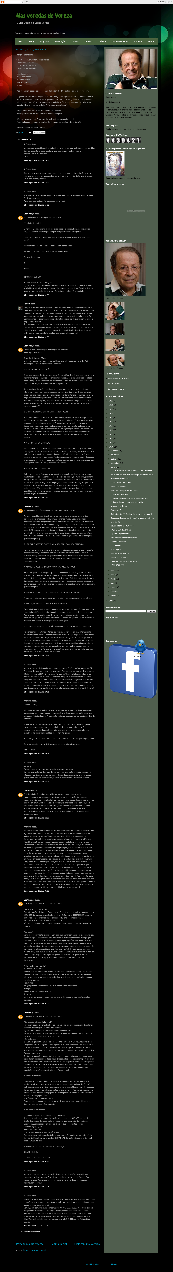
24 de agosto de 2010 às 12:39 (36, 183)
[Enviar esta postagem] (29, 133)
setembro (115, 463)
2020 (111, 405)
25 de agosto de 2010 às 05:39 (36, 1004)
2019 (111, 409)
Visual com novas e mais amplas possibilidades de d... (132, 475)
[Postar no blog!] (37, 132)
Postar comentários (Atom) (34, 1250)
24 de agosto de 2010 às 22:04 (36, 782)
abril (113, 583)
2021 (111, 401)
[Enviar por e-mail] (34, 132)
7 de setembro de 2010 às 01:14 (37, 1226)
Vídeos (103, 41)
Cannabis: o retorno (116, 389)
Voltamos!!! (116, 510)
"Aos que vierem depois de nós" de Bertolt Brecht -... (132, 471)
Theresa (27, 304)
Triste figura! (116, 550)
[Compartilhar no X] (39, 132)
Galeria (76, 41)
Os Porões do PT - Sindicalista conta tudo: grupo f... (131, 514)
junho (113, 575)
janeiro (114, 596)
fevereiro (115, 591)
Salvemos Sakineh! (118, 542)
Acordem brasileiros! (119, 506)
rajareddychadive (92, 1264)
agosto (114, 468)
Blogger (114, 1264)
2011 (111, 443)
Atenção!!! (115, 522)
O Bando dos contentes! (121, 483)
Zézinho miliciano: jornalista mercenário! (127, 502)
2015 (111, 426)
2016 (111, 422)
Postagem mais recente (30, 1244)
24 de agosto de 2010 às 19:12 (36, 498)
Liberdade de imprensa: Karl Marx (124, 491)
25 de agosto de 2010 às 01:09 (36, 891)
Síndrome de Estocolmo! (118, 379)
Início (20, 41)
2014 (111, 430)
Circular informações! (119, 495)
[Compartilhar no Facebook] (42, 132)
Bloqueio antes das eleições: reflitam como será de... (132, 518)
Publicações (61, 41)
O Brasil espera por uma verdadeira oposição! (129, 498)
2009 (111, 601)
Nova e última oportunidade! (122, 526)
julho (113, 571)
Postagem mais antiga (87, 1244)
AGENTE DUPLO (114, 384)
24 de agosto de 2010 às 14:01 (36, 205)
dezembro (115, 451)
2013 (111, 434)
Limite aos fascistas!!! (120, 554)
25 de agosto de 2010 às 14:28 (36, 1187)
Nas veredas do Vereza (44, 16)
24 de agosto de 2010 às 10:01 (36, 161)
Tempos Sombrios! (118, 487)
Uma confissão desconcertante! (124, 538)
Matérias (89, 41)
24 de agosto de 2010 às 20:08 (36, 754)
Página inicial (59, 1244)
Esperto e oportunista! (120, 534)
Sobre (151, 41)
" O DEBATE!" (116, 546)
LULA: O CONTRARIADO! (121, 530)
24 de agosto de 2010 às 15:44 (36, 295)
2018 (111, 413)
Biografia (44, 41)
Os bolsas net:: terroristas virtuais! (125, 561)
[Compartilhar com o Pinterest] (44, 132)
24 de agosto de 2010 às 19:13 (36, 656)
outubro (114, 459)
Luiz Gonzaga (29, 214)
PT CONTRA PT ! (117, 565)
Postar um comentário (30, 1232)
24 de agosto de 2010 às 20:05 (36, 692)
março (114, 587)
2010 (111, 447)
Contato (138, 41)
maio (113, 579)
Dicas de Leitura (120, 41)
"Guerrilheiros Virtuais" (120, 479)
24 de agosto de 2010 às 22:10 (36, 818)
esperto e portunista (119, 558)
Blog (31, 41)
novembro (115, 455)
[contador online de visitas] (123, 143)
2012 (111, 439)
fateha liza (28, 791)
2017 (111, 418)
